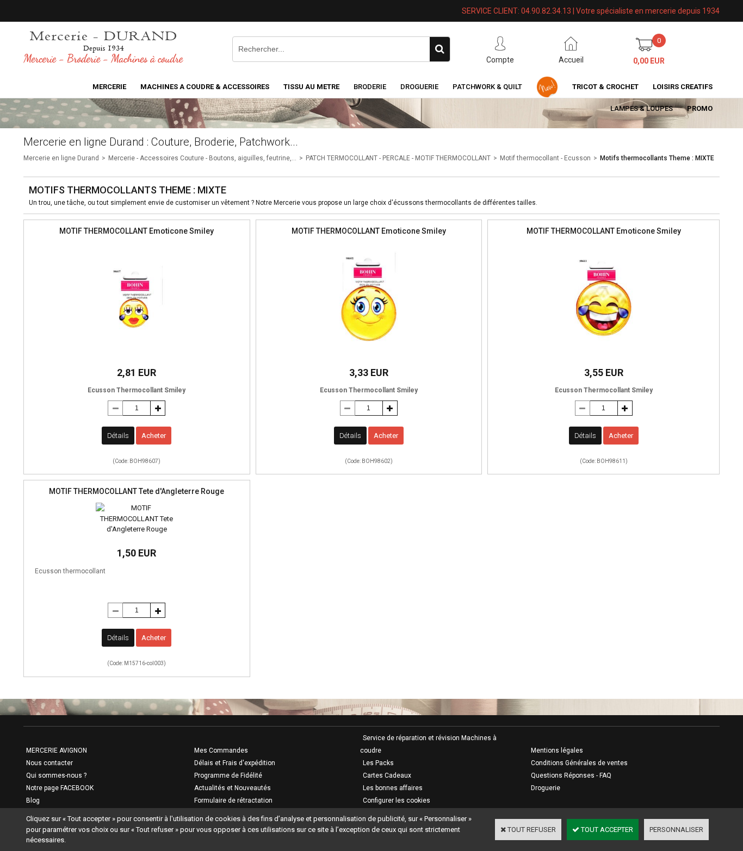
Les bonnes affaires (393, 788)
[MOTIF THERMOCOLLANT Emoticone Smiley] (136, 354)
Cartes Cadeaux (387, 775)
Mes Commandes (221, 750)
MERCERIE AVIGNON (56, 750)
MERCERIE (109, 87)
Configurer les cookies (396, 800)
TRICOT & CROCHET (605, 87)
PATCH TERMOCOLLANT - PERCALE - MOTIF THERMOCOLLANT (398, 158)
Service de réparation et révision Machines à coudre (428, 744)
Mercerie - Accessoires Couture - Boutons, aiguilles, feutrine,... (202, 158)
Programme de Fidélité (228, 775)
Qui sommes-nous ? (56, 775)
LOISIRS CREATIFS (683, 87)
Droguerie (419, 87)
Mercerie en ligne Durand (61, 158)
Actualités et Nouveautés (232, 788)
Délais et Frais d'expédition (234, 763)
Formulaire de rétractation (233, 800)
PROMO (700, 108)
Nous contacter (49, 763)
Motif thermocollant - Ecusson (545, 158)
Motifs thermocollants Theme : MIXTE (657, 158)
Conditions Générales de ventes (579, 763)
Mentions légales (557, 750)
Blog (33, 800)
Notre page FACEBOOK (60, 788)
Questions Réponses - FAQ (571, 775)
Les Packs (378, 763)
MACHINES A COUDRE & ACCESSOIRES (204, 87)
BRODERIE (370, 87)
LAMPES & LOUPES (641, 108)
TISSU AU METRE (311, 87)
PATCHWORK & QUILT (487, 87)
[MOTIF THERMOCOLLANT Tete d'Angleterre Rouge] (136, 529)
